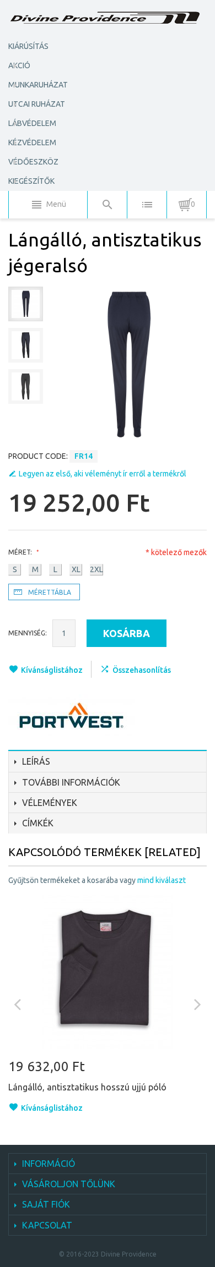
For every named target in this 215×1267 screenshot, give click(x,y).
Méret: (21, 552)
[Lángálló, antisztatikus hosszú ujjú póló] (107, 971)
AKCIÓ (19, 65)
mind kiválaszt (161, 880)
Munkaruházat (38, 84)
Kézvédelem (32, 142)
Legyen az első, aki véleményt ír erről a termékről (102, 473)
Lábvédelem (32, 123)
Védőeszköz (33, 161)
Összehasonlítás (141, 670)
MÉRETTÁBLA (49, 592)
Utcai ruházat (36, 104)
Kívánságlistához (52, 670)
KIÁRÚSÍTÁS (28, 46)
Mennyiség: (27, 633)
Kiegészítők (31, 181)
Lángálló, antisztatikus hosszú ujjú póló (87, 1087)
